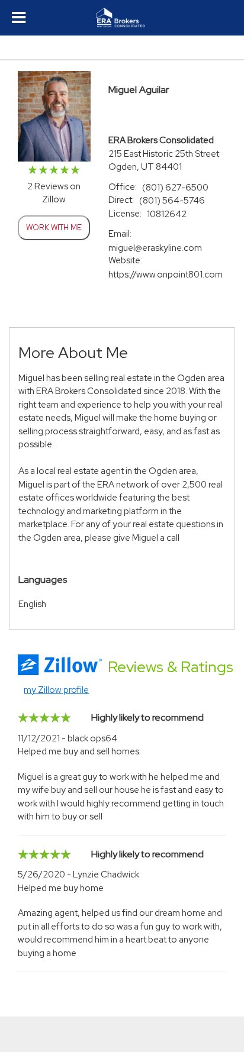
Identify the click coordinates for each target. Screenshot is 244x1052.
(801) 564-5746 (172, 200)
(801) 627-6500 (175, 187)
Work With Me (54, 227)
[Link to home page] (122, 18)
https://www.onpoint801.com (165, 274)
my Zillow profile (56, 690)
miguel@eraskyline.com (155, 248)
